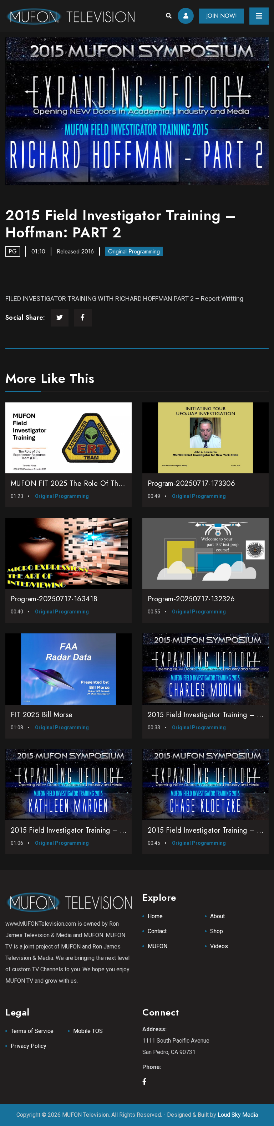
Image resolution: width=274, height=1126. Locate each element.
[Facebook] (83, 318)
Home (155, 916)
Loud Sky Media (238, 1114)
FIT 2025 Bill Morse (42, 715)
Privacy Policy (28, 1046)
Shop (216, 931)
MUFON (157, 946)
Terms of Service (32, 1031)
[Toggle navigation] (259, 16)
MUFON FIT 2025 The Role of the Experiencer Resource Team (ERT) (121, 483)
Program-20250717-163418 (54, 599)
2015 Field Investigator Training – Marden (77, 830)
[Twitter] (59, 318)
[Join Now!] (137, 111)
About (217, 916)
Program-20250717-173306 (191, 483)
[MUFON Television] (70, 16)
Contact (157, 931)
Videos (219, 946)
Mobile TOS (88, 1031)
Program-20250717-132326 (191, 599)
